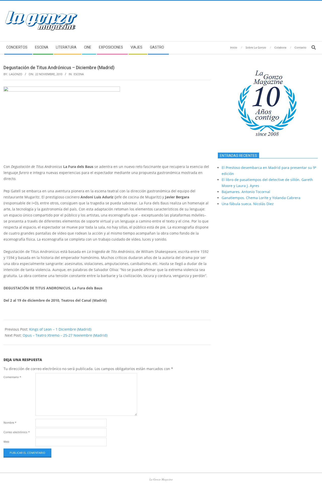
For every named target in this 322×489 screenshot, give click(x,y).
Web (6, 441)
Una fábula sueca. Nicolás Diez (248, 203)
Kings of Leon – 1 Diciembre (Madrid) (60, 329)
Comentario (12, 377)
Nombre (10, 422)
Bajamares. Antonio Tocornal (246, 191)
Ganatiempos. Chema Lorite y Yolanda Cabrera (261, 197)
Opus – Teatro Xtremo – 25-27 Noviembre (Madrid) (65, 335)
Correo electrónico (17, 432)
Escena (79, 74)
